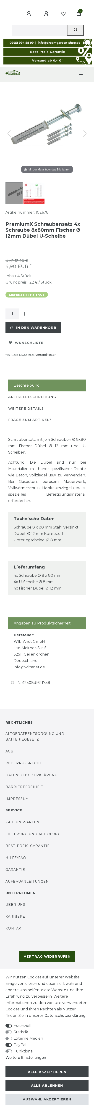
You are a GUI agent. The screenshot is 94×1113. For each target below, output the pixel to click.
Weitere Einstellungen (25, 1057)
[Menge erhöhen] (25, 313)
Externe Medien (28, 1038)
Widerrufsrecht (23, 763)
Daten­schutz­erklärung (65, 1015)
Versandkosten (45, 354)
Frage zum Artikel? (29, 420)
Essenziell (22, 1025)
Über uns (15, 905)
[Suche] (75, 30)
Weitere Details (26, 408)
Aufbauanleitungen (27, 881)
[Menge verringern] (33, 313)
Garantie (15, 870)
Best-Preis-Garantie (27, 846)
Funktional (24, 1051)
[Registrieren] (47, 14)
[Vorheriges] (9, 133)
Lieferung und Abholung (33, 834)
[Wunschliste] (63, 13)
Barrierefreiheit (24, 787)
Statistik (21, 1032)
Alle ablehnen (47, 1086)
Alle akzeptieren (47, 1072)
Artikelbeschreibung (32, 397)
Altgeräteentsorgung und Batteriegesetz (34, 736)
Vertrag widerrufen (47, 956)
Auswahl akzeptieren (47, 1099)
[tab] (32, 397)
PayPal (20, 1045)
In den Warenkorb (36, 328)
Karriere (15, 916)
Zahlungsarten (22, 822)
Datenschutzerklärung (31, 775)
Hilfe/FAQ (15, 858)
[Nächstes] (85, 133)
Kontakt (14, 928)
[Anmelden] (29, 14)
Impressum (17, 799)
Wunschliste (29, 343)
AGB (9, 751)
